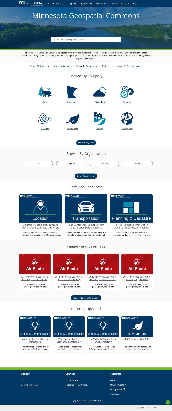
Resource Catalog (55, 3)
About (112, 380)
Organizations (86, 3)
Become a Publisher (120, 3)
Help (134, 3)
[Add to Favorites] (2, 27)
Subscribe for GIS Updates (77, 385)
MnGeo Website (117, 385)
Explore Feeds (143, 407)
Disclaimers (115, 394)
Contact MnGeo (72, 380)
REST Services (102, 3)
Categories (71, 3)
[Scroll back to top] (168, 402)
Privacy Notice (116, 389)
